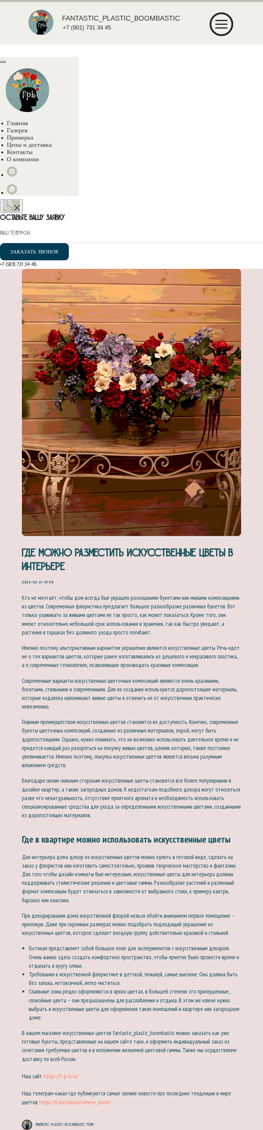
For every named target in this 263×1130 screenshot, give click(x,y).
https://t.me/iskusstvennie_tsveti (75, 1102)
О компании (23, 159)
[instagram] (12, 175)
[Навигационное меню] (7, 50)
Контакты (20, 151)
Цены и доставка (29, 144)
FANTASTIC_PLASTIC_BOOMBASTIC (121, 18)
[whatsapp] (12, 192)
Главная (17, 123)
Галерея (17, 130)
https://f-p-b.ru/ (60, 1076)
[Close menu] (2, 62)
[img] (40, 22)
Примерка (20, 137)
